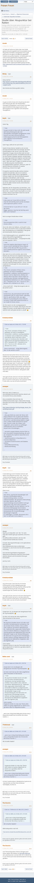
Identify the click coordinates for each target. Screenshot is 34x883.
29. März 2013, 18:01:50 (8, 320)
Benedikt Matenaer (25, 853)
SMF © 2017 (15, 881)
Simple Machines (22, 881)
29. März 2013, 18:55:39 (8, 528)
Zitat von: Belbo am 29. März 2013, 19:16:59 (15, 731)
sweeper (5, 386)
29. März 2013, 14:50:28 (8, 46)
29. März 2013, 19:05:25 (8, 580)
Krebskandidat (8, 318)
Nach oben (4, 869)
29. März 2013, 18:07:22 (8, 389)
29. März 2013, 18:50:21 (8, 470)
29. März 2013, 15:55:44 (8, 76)
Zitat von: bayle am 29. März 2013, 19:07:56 (15, 663)
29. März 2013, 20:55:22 (8, 751)
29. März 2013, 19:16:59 (8, 659)
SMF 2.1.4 (10, 881)
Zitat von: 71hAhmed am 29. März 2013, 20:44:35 (17, 809)
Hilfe (9, 879)
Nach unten (5, 38)
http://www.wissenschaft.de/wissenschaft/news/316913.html (17, 65)
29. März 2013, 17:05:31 (8, 98)
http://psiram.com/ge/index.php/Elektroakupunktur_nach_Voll (17, 832)
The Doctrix (6, 803)
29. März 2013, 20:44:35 (8, 727)
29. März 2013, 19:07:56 (8, 608)
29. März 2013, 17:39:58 (8, 120)
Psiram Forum (7, 5)
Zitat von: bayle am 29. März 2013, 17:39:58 (15, 324)
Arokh (5, 43)
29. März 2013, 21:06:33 (8, 848)
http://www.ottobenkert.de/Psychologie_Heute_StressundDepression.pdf (17, 408)
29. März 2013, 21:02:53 (8, 805)
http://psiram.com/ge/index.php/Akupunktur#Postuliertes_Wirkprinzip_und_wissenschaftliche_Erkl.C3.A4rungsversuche (17, 83)
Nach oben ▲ (23, 879)
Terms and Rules (15, 879)
